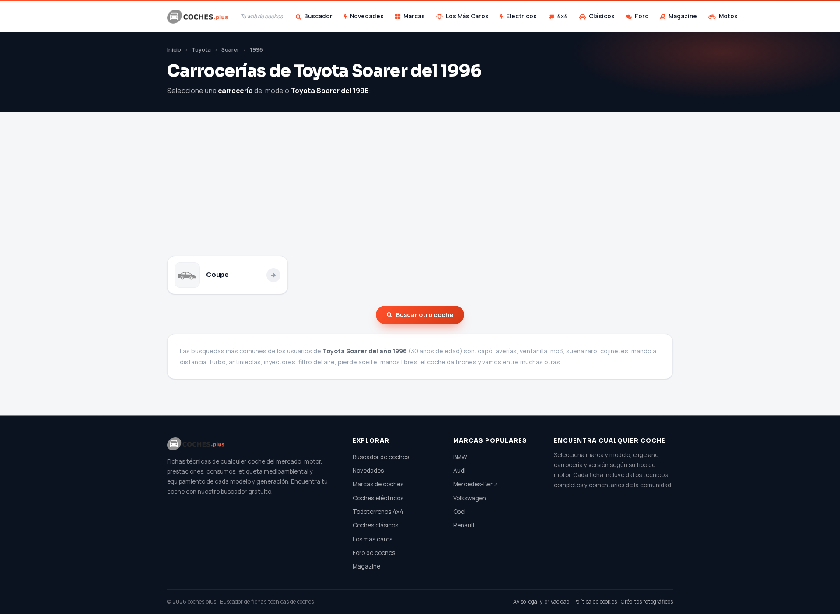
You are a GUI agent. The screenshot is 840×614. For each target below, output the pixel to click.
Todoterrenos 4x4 (378, 512)
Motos (728, 16)
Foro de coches (374, 553)
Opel (459, 512)
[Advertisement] (420, 190)
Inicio (174, 49)
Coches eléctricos (378, 498)
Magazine (682, 16)
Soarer (230, 49)
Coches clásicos (375, 525)
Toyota (201, 49)
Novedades (367, 16)
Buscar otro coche (424, 314)
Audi (459, 470)
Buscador (318, 16)
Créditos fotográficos (647, 601)
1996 (256, 49)
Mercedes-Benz (475, 484)
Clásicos (602, 16)
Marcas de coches (378, 484)
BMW (460, 457)
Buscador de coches (381, 457)
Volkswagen (469, 498)
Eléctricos (521, 16)
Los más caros (372, 539)
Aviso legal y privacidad (541, 601)
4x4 (562, 16)
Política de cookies (595, 601)
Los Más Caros (467, 16)
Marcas (414, 16)
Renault (464, 525)
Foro (642, 16)
